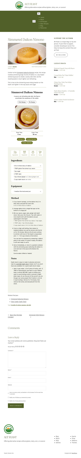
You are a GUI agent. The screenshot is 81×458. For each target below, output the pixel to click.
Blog (55, 77)
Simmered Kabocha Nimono (25, 72)
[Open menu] (34, 21)
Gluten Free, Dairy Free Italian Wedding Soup (63, 83)
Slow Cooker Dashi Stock (18, 302)
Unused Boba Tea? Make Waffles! (63, 75)
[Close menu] (38, 13)
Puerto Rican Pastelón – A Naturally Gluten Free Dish (64, 92)
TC (14, 68)
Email (9, 377)
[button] (40, 165)
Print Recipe (22, 102)
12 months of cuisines (16, 305)
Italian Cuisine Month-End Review (64, 100)
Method (33, 155)
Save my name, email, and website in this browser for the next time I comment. (26, 393)
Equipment (24, 155)
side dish (29, 305)
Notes (40, 155)
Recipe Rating (11, 346)
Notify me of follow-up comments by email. (20, 397)
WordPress (74, 453)
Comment (10, 350)
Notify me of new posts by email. (18, 401)
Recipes (15, 66)
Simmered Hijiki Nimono (36, 315)
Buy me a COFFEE (61, 55)
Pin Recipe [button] (32, 102)
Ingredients (15, 155)
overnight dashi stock (22, 264)
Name (10, 370)
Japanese (24, 305)
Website (10, 385)
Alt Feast (31, 4)
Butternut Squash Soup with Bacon (64, 68)
